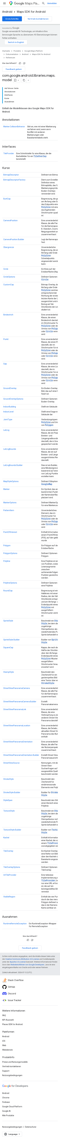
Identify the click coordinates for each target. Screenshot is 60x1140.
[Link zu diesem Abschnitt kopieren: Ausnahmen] (20, 917)
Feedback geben (14, 69)
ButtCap (7, 199)
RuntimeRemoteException (15, 923)
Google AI (6, 1111)
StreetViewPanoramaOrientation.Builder (21, 755)
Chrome (5, 1098)
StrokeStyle (47, 683)
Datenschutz (30, 1127)
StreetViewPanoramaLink (14, 709)
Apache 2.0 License (18, 962)
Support (5, 1071)
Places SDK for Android (12, 1024)
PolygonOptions (10, 553)
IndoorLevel (8, 412)
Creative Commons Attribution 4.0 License (22, 959)
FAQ (4, 1015)
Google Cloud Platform (12, 1106)
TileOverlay (39, 156)
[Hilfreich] (20, 63)
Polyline (46, 207)
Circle (5, 269)
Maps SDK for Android (31, 12)
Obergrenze (8, 247)
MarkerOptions (9, 502)
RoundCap (8, 591)
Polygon (55, 328)
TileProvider (8, 153)
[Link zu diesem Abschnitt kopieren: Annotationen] (22, 120)
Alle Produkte (8, 1115)
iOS (3, 1041)
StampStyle (8, 672)
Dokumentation (12, 54)
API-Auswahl (8, 1020)
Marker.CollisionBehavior (14, 126)
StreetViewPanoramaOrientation (18, 742)
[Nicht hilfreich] (24, 63)
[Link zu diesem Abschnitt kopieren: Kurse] (12, 168)
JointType (7, 419)
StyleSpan (7, 800)
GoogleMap (46, 484)
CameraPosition (10, 220)
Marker (6, 489)
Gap (5, 364)
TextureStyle (9, 811)
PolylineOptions (10, 583)
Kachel (6, 837)
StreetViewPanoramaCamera (16, 688)
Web (4, 1045)
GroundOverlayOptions (13, 399)
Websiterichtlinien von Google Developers (27, 965)
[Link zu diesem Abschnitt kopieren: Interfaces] (18, 147)
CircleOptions (9, 277)
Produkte (17, 51)
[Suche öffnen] (43, 3)
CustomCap (8, 284)
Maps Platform (32, 3)
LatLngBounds (9, 449)
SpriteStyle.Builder (11, 640)
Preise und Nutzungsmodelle (15, 1062)
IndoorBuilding (9, 407)
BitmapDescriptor (11, 175)
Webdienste (7, 1050)
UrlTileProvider (9, 875)
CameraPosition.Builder (13, 239)
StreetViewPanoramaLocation (16, 725)
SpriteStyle (8, 621)
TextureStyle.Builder (12, 830)
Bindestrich (8, 315)
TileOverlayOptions (11, 867)
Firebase (6, 1102)
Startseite (6, 51)
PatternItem (8, 510)
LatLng (6, 430)
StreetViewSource (11, 763)
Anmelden (52, 3)
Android (7, 12)
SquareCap (8, 647)
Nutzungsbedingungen (12, 1075)
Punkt (6, 339)
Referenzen (10, 58)
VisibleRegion (9, 897)
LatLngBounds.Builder (13, 465)
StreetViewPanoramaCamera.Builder (19, 701)
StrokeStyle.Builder (11, 792)
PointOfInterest (10, 532)
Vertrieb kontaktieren (38, 19)
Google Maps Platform (33, 51)
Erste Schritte (12, 19)
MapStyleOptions (11, 481)
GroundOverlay (9, 388)
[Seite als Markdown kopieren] (24, 80)
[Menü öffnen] (4, 3)
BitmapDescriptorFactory (14, 180)
